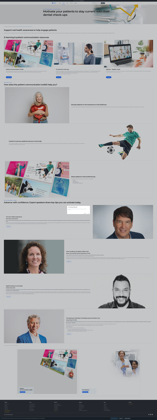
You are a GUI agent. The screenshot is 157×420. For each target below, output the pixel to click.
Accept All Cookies (127, 418)
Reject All (121, 418)
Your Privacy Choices (114, 418)
